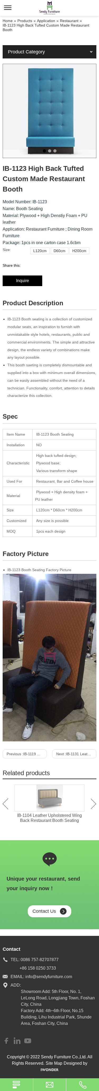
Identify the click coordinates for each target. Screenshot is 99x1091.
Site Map (54, 1063)
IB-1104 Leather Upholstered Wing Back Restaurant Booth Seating (49, 818)
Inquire (22, 280)
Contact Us (44, 911)
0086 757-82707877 (40, 959)
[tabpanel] (49, 111)
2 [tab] (49, 150)
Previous (5, 803)
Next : (76, 754)
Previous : (27, 754)
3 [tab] (54, 150)
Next (93, 803)
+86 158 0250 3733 (38, 968)
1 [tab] (44, 150)
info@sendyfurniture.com (48, 976)
